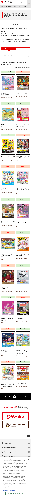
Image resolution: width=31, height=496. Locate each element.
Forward (7, 397)
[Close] (28, 459)
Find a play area (7, 443)
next (25, 397)
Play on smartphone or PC (10, 452)
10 (21, 397)
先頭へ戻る (28, 436)
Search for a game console (10, 447)
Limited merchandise (22, 49)
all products (9, 49)
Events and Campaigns (9, 456)
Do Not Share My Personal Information (15, 493)
